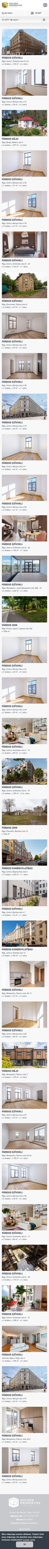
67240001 (28, 1520)
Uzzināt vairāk (29, 1540)
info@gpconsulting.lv (28, 1523)
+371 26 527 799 (30, 1516)
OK (24, 1544)
